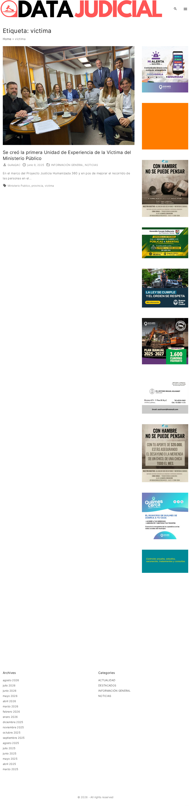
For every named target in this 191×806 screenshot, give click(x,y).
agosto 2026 (11, 680)
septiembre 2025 (14, 737)
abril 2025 (9, 763)
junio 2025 (9, 753)
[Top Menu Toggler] (185, 9)
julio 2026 (9, 685)
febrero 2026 (11, 711)
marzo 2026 (10, 706)
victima (49, 185)
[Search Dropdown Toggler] (175, 9)
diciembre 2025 (13, 722)
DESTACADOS (107, 685)
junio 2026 (9, 690)
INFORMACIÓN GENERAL (67, 164)
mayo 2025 (10, 758)
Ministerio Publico (19, 185)
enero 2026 (10, 716)
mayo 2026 (10, 695)
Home (7, 39)
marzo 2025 (10, 769)
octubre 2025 (11, 732)
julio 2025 (9, 748)
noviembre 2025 (13, 727)
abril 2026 (9, 701)
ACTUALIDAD (106, 680)
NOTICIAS (91, 164)
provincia (37, 185)
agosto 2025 (11, 743)
